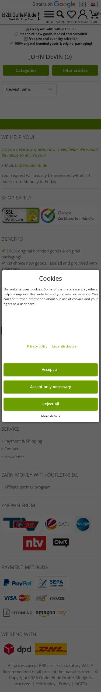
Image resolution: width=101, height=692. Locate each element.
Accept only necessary (50, 386)
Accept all (51, 369)
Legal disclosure (64, 346)
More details (50, 416)
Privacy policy (37, 346)
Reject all (50, 404)
